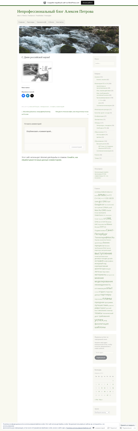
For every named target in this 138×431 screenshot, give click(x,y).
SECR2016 (102, 213)
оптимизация (100, 288)
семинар (110, 310)
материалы (100, 274)
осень (96, 292)
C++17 (102, 198)
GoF (108, 201)
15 (113, 388)
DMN (96, 202)
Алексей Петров (34, 106)
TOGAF (96, 219)
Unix (96, 222)
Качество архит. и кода (102, 113)
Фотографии (101, 135)
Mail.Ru (98, 210)
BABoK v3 (109, 192)
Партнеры (30, 22)
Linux (105, 207)
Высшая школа (101, 144)
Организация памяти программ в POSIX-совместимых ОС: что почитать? (101, 175)
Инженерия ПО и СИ (101, 83)
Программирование (103, 98)
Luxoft (110, 207)
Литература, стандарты (104, 125)
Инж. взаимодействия (104, 91)
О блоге (51, 22)
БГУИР (103, 222)
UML (109, 218)
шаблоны (100, 327)
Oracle (109, 210)
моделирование (104, 281)
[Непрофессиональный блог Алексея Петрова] (69, 39)
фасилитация (102, 323)
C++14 (97, 198)
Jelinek (100, 207)
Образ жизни (99, 132)
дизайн (110, 259)
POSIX (96, 213)
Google (98, 204)
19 (104, 391)
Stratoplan (108, 215)
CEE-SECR (109, 198)
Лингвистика (99, 119)
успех (99, 320)
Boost (96, 195)
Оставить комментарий (57, 106)
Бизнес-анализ (101, 79)
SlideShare (99, 215)
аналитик (103, 240)
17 (99, 391)
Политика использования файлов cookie (79, 428)
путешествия (101, 305)
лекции (108, 269)
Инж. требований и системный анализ (103, 94)
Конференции (99, 116)
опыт (109, 288)
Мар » (101, 400)
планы (107, 298)
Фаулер (97, 240)
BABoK (103, 192)
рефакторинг (100, 308)
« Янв (96, 400)
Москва (97, 227)
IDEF (103, 205)
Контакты (60, 22)
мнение (99, 278)
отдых (102, 291)
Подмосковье (100, 230)
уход (105, 320)
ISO (106, 205)
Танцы (97, 158)
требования (104, 316)
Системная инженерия (104, 105)
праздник (99, 302)
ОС (105, 227)
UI (104, 218)
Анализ (97, 77)
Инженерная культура (102, 109)
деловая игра (103, 256)
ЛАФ (105, 224)
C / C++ (101, 100)
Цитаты (99, 137)
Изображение (45, 106)
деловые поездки (101, 258)
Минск (109, 224)
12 (104, 388)
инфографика (108, 261)
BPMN (101, 195)
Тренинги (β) (41, 22)
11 (101, 388)
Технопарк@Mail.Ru (104, 237)
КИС (96, 224)
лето (97, 271)
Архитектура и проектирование (102, 87)
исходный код (100, 263)
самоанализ (102, 310)
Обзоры (97, 123)
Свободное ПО (101, 128)
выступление (103, 253)
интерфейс (99, 261)
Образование (99, 141)
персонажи (98, 299)
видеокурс (98, 250)
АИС (100, 222)
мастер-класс (105, 272)
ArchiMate (98, 192)
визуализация (106, 250)
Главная (21, 22)
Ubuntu (101, 219)
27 (107, 395)
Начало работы (88, 2)
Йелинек (108, 222)
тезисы (98, 313)
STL (104, 215)
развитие (111, 305)
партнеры (105, 294)
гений (97, 256)
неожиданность (103, 284)
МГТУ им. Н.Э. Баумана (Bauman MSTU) (106, 147)
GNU (105, 201)
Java (100, 103)
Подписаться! (100, 358)
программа (109, 302)
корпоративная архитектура (101, 267)
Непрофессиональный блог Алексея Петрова (55, 11)
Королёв (101, 224)
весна (109, 248)
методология (110, 275)
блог (105, 248)
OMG (104, 210)
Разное (97, 155)
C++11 (109, 195)
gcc (100, 201)
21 (110, 391)
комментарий (77, 147)
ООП (102, 227)
